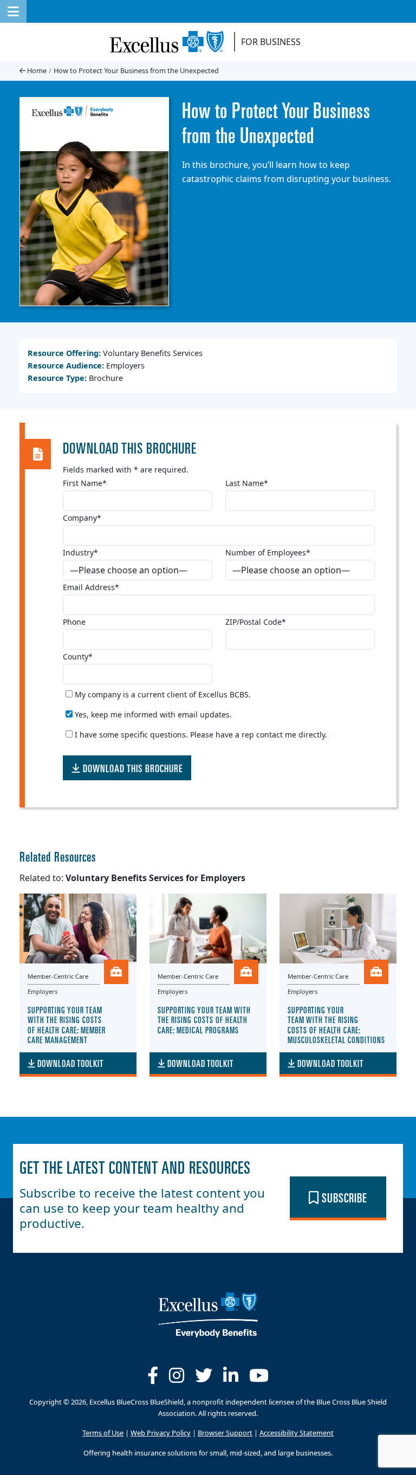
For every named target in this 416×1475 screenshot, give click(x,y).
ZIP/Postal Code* (255, 622)
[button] (13, 11)
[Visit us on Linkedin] (230, 1375)
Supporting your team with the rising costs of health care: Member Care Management (67, 1024)
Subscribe (343, 1197)
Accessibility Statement (296, 1433)
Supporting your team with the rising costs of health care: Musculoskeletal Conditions (336, 1024)
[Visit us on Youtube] (259, 1375)
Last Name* (246, 483)
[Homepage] (208, 1313)
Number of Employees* (267, 552)
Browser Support (225, 1433)
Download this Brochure (131, 767)
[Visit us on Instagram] (176, 1375)
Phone (74, 622)
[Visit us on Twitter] (203, 1375)
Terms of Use (102, 1433)
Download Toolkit (69, 1063)
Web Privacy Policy (161, 1433)
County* (78, 656)
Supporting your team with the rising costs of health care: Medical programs (204, 1019)
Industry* (80, 552)
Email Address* (91, 587)
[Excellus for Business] (171, 42)
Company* (82, 518)
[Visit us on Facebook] (152, 1375)
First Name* (85, 483)
